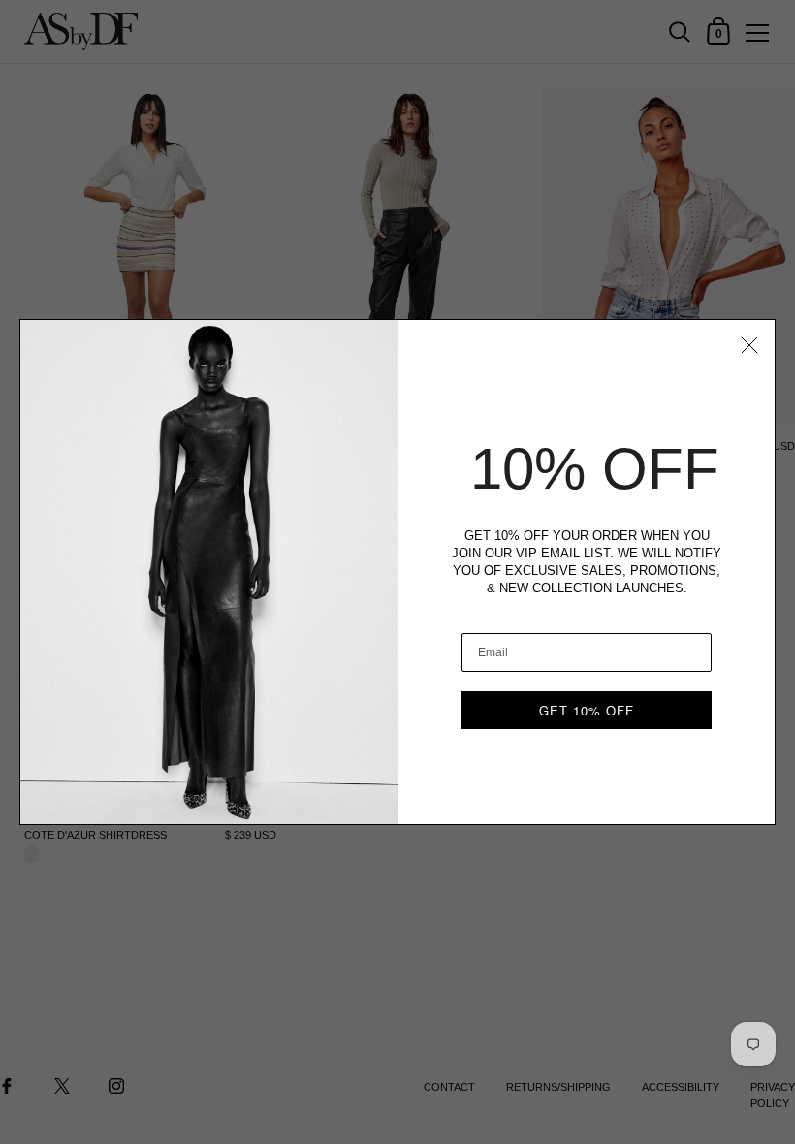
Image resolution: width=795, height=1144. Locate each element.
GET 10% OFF (586, 710)
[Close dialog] (749, 345)
